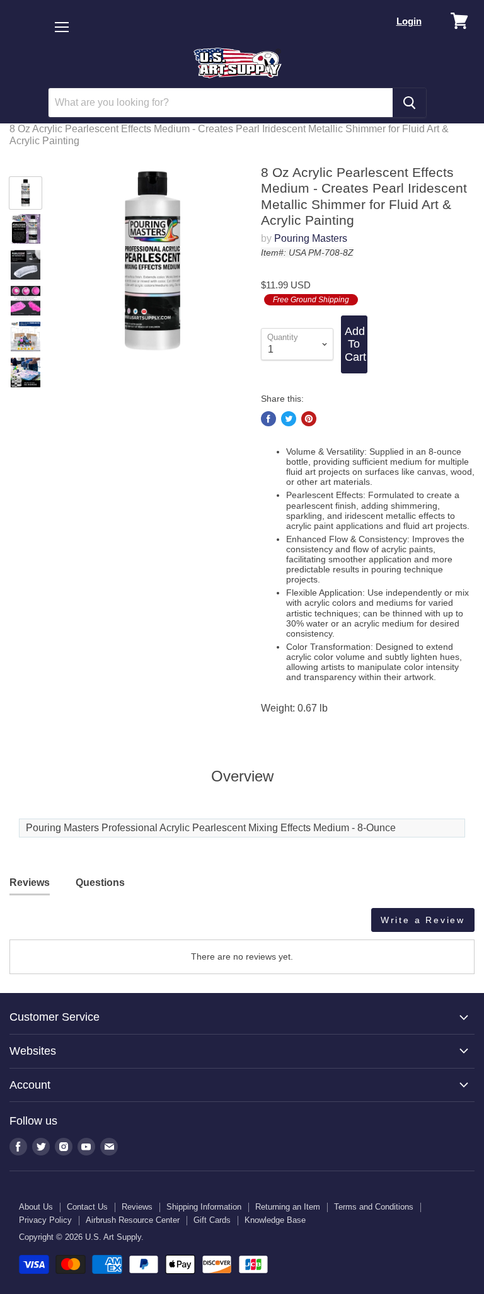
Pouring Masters (310, 238)
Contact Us (87, 1207)
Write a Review (423, 920)
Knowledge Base (275, 1220)
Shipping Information (203, 1207)
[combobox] (221, 102)
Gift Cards (212, 1220)
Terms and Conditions (373, 1207)
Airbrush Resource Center (133, 1220)
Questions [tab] (100, 882)
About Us (36, 1207)
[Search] (409, 102)
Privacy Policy (45, 1220)
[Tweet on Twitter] (288, 418)
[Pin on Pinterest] (308, 418)
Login (409, 21)
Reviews (137, 1207)
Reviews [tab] (29, 882)
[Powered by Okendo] (66, 924)
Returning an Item (287, 1207)
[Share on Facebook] (268, 418)
